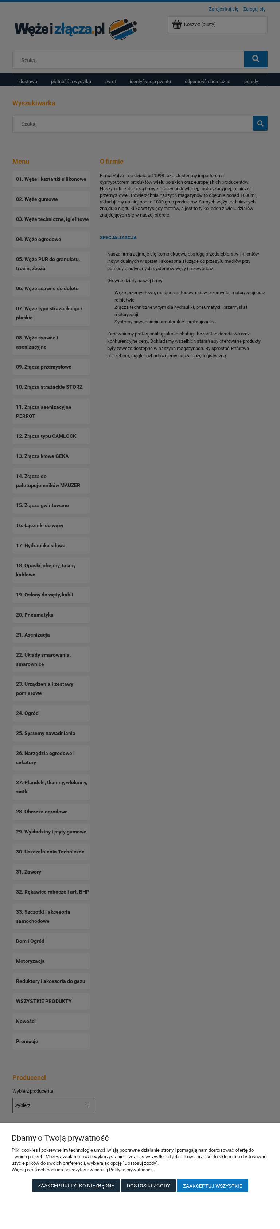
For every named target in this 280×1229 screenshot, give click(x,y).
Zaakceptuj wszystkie (212, 1186)
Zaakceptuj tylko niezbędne (76, 1186)
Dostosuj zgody (148, 1186)
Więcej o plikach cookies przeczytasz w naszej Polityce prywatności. (82, 1169)
